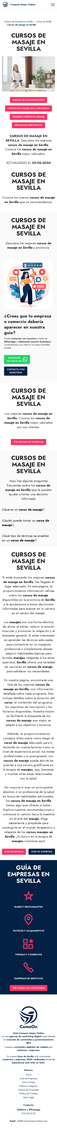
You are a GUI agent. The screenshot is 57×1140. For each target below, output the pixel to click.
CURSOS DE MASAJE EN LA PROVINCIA (28, 108)
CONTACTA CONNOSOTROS (16, 371)
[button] (28, 509)
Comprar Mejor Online (22, 4)
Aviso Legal (28, 1097)
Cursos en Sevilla (43, 21)
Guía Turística (28, 1082)
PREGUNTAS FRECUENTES (28, 125)
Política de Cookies (28, 1093)
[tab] (28, 509)
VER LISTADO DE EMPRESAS (28, 442)
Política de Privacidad (28, 1089)
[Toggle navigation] (53, 4)
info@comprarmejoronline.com (32, 1121)
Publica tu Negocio (28, 1086)
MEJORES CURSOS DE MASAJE (28, 116)
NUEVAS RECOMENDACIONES (28, 99)
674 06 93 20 (29, 1113)
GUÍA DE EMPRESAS (41, 851)
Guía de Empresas (28, 1078)
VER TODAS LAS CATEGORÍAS (28, 988)
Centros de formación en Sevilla (18, 21)
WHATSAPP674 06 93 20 (14, 359)
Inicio (28, 1074)
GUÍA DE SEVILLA (14, 851)
